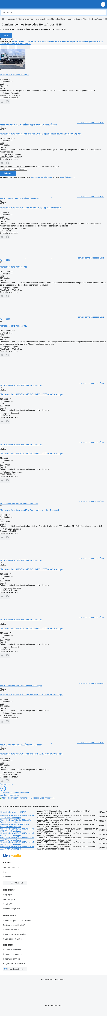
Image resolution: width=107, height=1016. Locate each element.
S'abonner (8, 173)
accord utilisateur (67, 177)
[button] (103, 4)
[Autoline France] (17, 4)
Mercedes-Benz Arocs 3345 (13, 267)
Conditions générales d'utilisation (17, 920)
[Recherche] (103, 12)
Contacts (7, 877)
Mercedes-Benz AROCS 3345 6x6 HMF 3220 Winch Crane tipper (31, 394)
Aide (5, 872)
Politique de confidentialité (14, 925)
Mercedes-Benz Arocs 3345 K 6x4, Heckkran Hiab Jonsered (29, 510)
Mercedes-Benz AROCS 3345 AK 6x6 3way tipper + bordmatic (30, 207)
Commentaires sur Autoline (14, 934)
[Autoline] (3, 19)
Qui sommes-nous (11, 867)
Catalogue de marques (12, 939)
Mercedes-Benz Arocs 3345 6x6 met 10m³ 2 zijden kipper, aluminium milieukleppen (40, 134)
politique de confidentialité (41, 177)
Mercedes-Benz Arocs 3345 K (14, 74)
